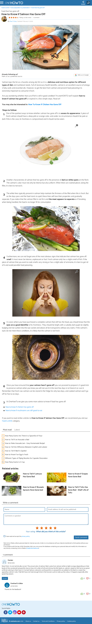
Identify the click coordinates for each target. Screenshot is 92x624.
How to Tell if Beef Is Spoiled (15, 450)
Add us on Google (83, 75)
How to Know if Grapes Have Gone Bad (78, 475)
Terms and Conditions (48, 621)
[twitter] (10, 612)
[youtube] (19, 612)
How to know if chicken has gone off (19, 407)
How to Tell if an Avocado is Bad (17, 439)
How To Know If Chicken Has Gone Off (44, 104)
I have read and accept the (18, 536)
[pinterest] (24, 612)
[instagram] (15, 612)
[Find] (88, 3)
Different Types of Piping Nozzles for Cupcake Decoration (26, 458)
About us (28, 621)
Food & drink (5, 8)
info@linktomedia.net (32, 548)
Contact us (36, 621)
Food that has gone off (38, 8)
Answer (5, 578)
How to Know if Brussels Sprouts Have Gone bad (33, 488)
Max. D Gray (13, 21)
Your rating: (30, 531)
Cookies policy (71, 621)
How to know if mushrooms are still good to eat (23, 410)
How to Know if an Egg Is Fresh (16, 454)
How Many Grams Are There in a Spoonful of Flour (23, 435)
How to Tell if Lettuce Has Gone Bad (32, 475)
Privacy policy (61, 621)
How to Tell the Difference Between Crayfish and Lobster (26, 447)
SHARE (83, 4)
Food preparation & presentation (20, 8)
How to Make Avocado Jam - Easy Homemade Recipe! (25, 443)
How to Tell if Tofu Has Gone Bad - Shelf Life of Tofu (78, 490)
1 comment (36, 17)
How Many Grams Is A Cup (15, 462)
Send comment (81, 537)
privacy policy (26, 536)
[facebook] (6, 612)
